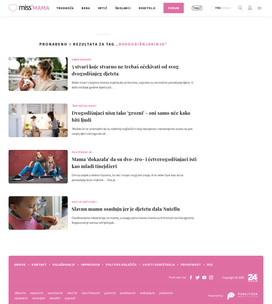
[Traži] (240, 8)
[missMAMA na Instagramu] (211, 277)
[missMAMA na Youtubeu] (204, 277)
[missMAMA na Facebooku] (190, 277)
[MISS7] (197, 8)
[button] (259, 8)
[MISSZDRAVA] (220, 8)
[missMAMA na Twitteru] (197, 277)
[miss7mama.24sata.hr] (30, 8)
